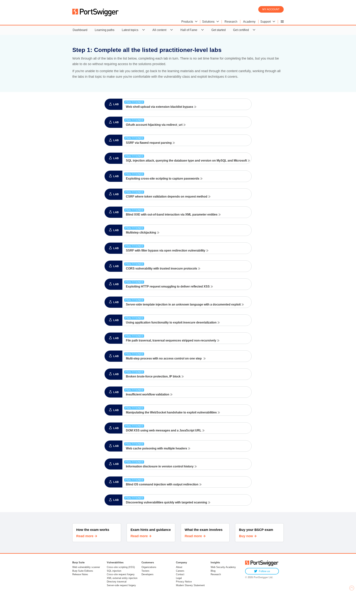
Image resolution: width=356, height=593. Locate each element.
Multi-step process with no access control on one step (164, 358)
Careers (180, 570)
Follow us (264, 571)
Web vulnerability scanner (86, 567)
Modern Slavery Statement (190, 585)
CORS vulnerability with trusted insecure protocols (161, 268)
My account (271, 9)
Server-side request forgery (121, 585)
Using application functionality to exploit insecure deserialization (171, 322)
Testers (145, 570)
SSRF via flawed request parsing (149, 142)
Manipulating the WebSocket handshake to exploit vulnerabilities (171, 412)
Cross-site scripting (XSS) (121, 567)
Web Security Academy (223, 567)
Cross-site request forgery (121, 574)
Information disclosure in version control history (160, 466)
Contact (180, 574)
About (179, 567)
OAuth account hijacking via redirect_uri (154, 124)
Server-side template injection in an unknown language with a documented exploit (183, 304)
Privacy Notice (184, 581)
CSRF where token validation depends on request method (166, 196)
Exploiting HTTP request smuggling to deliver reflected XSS (168, 286)
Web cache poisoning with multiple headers (156, 448)
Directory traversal (116, 581)
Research (216, 574)
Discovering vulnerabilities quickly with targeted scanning (166, 502)
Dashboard (80, 30)
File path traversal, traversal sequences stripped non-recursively (171, 340)
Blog (213, 570)
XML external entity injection (122, 578)
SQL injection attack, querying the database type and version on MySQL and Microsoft (186, 160)
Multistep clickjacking (141, 232)
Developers (147, 574)
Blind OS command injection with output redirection (162, 484)
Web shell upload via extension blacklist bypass (159, 106)
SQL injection (114, 570)
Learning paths (104, 30)
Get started (218, 30)
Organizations (148, 567)
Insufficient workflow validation (147, 394)
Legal (179, 578)
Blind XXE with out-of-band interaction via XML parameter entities (171, 214)
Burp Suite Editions (82, 570)
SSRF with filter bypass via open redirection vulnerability (165, 250)
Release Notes (80, 574)
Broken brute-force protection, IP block (153, 376)
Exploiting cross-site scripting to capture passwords (162, 178)
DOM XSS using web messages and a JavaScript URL (163, 430)
